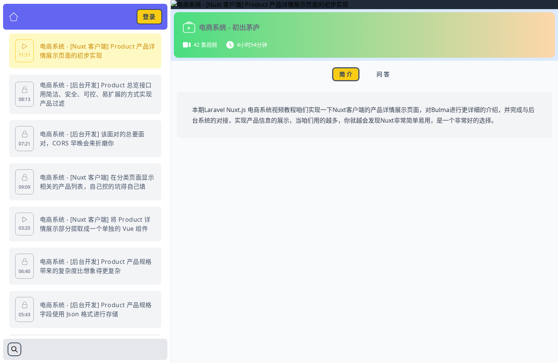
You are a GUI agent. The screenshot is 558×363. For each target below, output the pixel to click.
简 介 (345, 74)
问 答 (383, 74)
